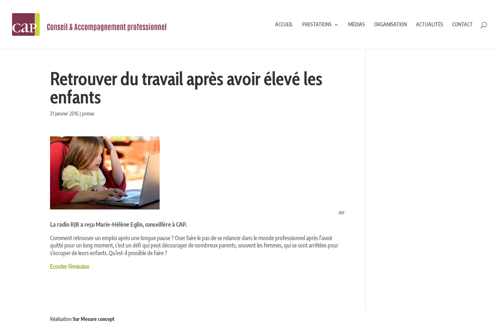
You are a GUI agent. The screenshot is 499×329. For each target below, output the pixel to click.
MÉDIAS (356, 24)
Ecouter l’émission (69, 266)
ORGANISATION (390, 24)
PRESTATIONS (317, 24)
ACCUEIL (284, 24)
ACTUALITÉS (429, 24)
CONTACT (462, 24)
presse (88, 113)
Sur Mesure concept (93, 319)
